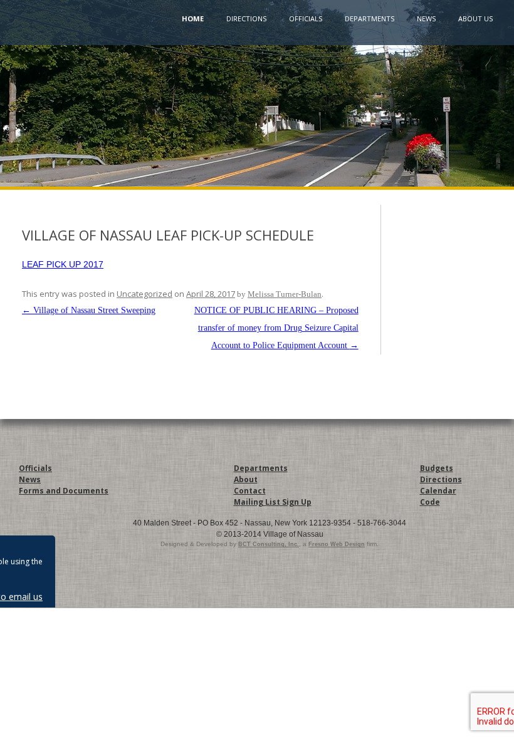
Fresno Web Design (336, 544)
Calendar (438, 490)
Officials (305, 18)
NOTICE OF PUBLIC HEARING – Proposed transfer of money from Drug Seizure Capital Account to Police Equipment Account (276, 328)
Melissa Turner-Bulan (285, 294)
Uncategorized (144, 293)
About (246, 479)
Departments (369, 18)
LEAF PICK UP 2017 (62, 264)
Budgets (436, 468)
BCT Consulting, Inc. (268, 544)
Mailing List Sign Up (273, 502)
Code (430, 502)
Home (193, 18)
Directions (246, 18)
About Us (475, 18)
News (426, 18)
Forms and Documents (63, 490)
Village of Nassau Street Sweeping (88, 310)
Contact (250, 490)
